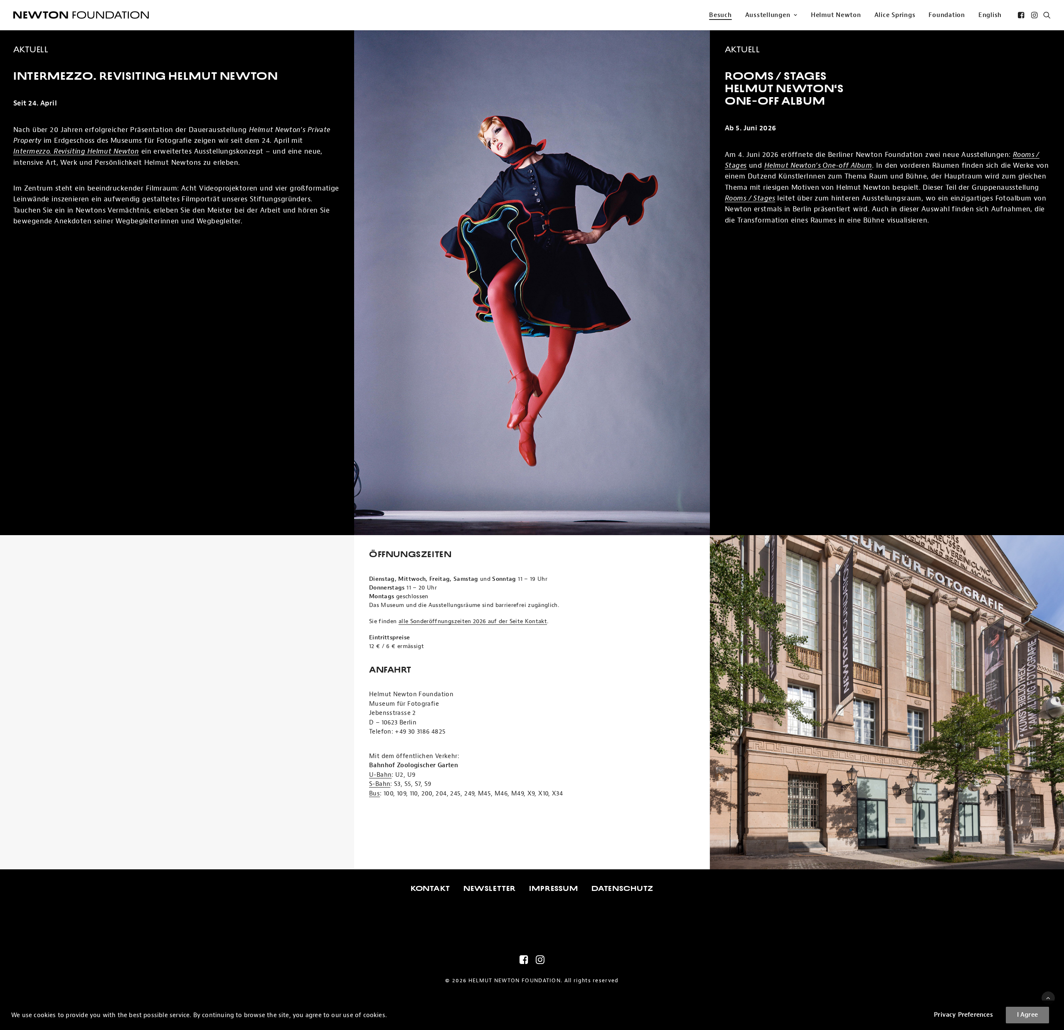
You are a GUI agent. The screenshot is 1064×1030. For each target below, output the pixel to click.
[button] (1022, 15)
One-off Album (775, 101)
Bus (374, 794)
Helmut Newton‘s (784, 88)
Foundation (947, 15)
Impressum (553, 888)
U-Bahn (380, 775)
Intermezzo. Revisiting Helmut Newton (145, 76)
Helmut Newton (836, 15)
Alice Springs (895, 15)
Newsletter (489, 888)
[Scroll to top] (1048, 998)
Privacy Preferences (963, 1015)
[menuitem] (720, 15)
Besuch (720, 15)
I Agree (1027, 1015)
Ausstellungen (768, 15)
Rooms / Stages (776, 76)
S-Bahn (379, 784)
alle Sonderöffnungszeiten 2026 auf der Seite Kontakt (473, 621)
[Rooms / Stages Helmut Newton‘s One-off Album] (532, 282)
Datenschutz (622, 888)
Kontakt (430, 888)
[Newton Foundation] (81, 15)
